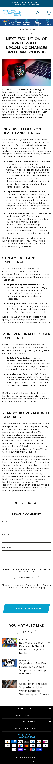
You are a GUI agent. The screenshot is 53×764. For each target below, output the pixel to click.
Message (8, 548)
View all (26, 632)
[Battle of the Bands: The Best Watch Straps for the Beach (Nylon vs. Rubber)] (9, 642)
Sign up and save (26, 728)
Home (20, 29)
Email (6, 534)
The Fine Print (25, 722)
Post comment (26, 577)
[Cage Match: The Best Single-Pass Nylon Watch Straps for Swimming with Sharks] (9, 684)
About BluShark (26, 715)
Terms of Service (32, 587)
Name (5, 521)
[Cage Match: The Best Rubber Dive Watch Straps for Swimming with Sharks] (9, 663)
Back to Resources (28, 608)
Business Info (26, 709)
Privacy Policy (13, 587)
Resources (30, 29)
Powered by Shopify (26, 762)
